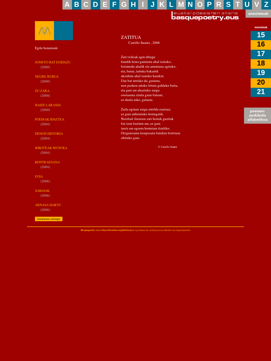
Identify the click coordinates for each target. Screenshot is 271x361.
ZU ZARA (42, 90)
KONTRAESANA (47, 162)
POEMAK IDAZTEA (49, 119)
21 (261, 92)
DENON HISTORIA (49, 133)
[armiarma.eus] (44, 31)
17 (261, 54)
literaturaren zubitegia (48, 218)
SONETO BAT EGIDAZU (53, 62)
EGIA (39, 176)
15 (261, 35)
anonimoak (258, 13)
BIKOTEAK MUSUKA (51, 147)
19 (261, 73)
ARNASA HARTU (48, 204)
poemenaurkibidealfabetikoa (257, 115)
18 (261, 63)
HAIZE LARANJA (48, 105)
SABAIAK (42, 190)
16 (261, 44)
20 (261, 82)
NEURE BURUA (46, 76)
